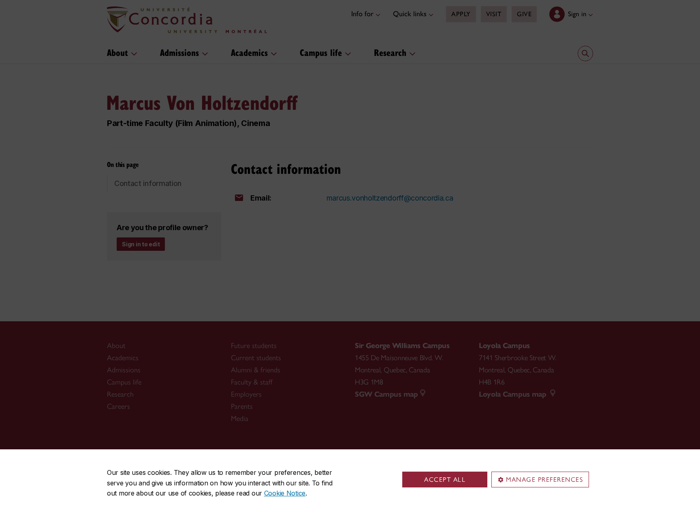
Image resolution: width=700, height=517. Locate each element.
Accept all (444, 479)
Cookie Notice (284, 493)
